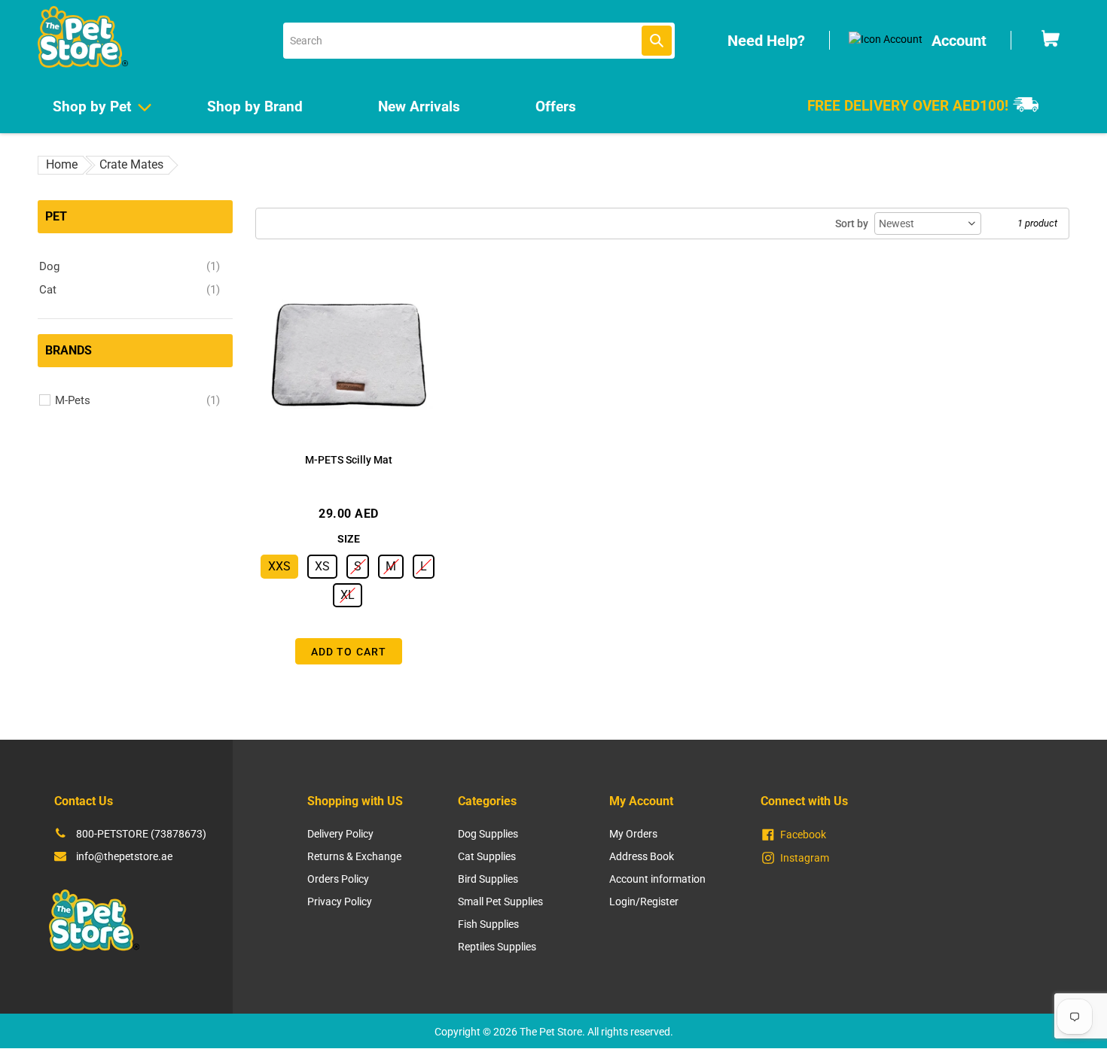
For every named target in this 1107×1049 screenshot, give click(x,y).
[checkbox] (129, 266)
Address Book (641, 856)
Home (62, 164)
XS (322, 566)
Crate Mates (131, 164)
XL (347, 595)
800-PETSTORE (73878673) (141, 834)
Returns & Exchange (354, 856)
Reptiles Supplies (497, 947)
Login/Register (644, 901)
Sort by (851, 223)
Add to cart (348, 652)
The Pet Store (551, 1032)
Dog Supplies (488, 834)
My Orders (633, 834)
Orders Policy (338, 879)
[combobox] (479, 41)
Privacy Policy (339, 901)
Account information (657, 879)
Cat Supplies (487, 856)
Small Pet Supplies (500, 901)
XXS (279, 566)
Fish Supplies (488, 924)
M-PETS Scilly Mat (348, 460)
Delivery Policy (340, 834)
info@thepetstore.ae (124, 856)
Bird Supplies (488, 879)
